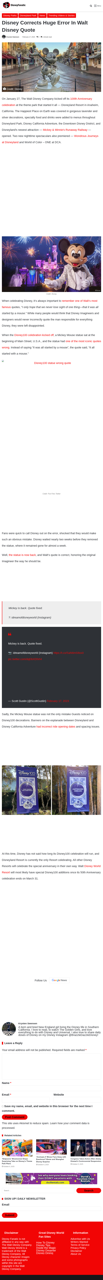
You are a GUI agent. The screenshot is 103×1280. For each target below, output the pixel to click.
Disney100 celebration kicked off (34, 335)
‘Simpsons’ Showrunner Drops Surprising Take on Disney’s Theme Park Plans (17, 1161)
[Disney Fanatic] (14, 6)
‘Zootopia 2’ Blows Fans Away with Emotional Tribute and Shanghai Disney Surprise (51, 1159)
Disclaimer (76, 1251)
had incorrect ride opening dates (55, 726)
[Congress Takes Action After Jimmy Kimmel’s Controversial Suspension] (86, 1148)
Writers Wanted (79, 1242)
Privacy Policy (78, 1248)
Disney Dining (44, 1253)
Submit (9, 1215)
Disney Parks (10, 15)
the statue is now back (22, 555)
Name (6, 1083)
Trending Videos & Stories (61, 15)
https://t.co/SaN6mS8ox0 (68, 652)
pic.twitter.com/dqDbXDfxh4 (25, 659)
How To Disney (45, 1242)
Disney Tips (43, 1245)
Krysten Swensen (12, 37)
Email (6, 1094)
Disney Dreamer (46, 1250)
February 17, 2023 (58, 701)
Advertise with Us (80, 1239)
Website (59, 1094)
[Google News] (59, 980)
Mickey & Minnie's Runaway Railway (65, 129)
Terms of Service (80, 1245)
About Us (76, 1254)
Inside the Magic (46, 1247)
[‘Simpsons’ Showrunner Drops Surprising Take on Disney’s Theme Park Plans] (17, 1148)
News (42, 15)
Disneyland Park (28, 15)
